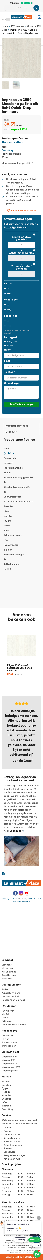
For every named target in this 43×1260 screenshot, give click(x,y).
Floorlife (6, 1092)
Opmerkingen (12, 383)
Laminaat (7, 965)
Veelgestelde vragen (15, 1155)
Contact (8, 1127)
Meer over (10, 432)
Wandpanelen (9, 1046)
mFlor (5, 1102)
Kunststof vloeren (11, 993)
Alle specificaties (12, 142)
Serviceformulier (12, 1141)
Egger (5, 1088)
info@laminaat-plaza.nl (22, 901)
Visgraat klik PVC (10, 1064)
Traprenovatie (9, 1042)
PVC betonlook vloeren (14, 1024)
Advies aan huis (12, 1159)
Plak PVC (6, 1017)
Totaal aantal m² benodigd (21, 267)
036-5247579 (31, 196)
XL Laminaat (8, 968)
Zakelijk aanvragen (13, 1145)
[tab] (21, 426)
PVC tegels (7, 1021)
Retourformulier (12, 1138)
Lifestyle (6, 1099)
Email (7, 361)
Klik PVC (6, 1014)
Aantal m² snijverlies (21, 253)
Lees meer (16, 830)
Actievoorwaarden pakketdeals (22, 1253)
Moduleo (6, 1106)
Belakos (6, 1081)
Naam (7, 349)
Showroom (9, 1148)
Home (5, 26)
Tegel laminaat (9, 975)
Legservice (11, 315)
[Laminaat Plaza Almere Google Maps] (21, 930)
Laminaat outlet (10, 996)
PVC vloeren (17, 26)
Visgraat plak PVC (11, 1067)
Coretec (6, 1085)
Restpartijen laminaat (13, 1000)
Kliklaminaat (8, 978)
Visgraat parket (10, 1070)
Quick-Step (7, 150)
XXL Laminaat (9, 972)
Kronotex (7, 1095)
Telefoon (9, 372)
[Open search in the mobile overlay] (21, 8)
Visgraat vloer (9, 1057)
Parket (5, 989)
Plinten (8, 283)
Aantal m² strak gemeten (21, 238)
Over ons (8, 1131)
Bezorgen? (10, 337)
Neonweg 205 (7, 899)
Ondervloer (11, 299)
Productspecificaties (16, 426)
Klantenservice (12, 1134)
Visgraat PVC (8, 1060)
